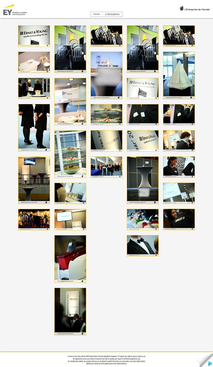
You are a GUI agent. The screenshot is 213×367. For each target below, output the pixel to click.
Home (96, 14)
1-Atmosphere (112, 14)
